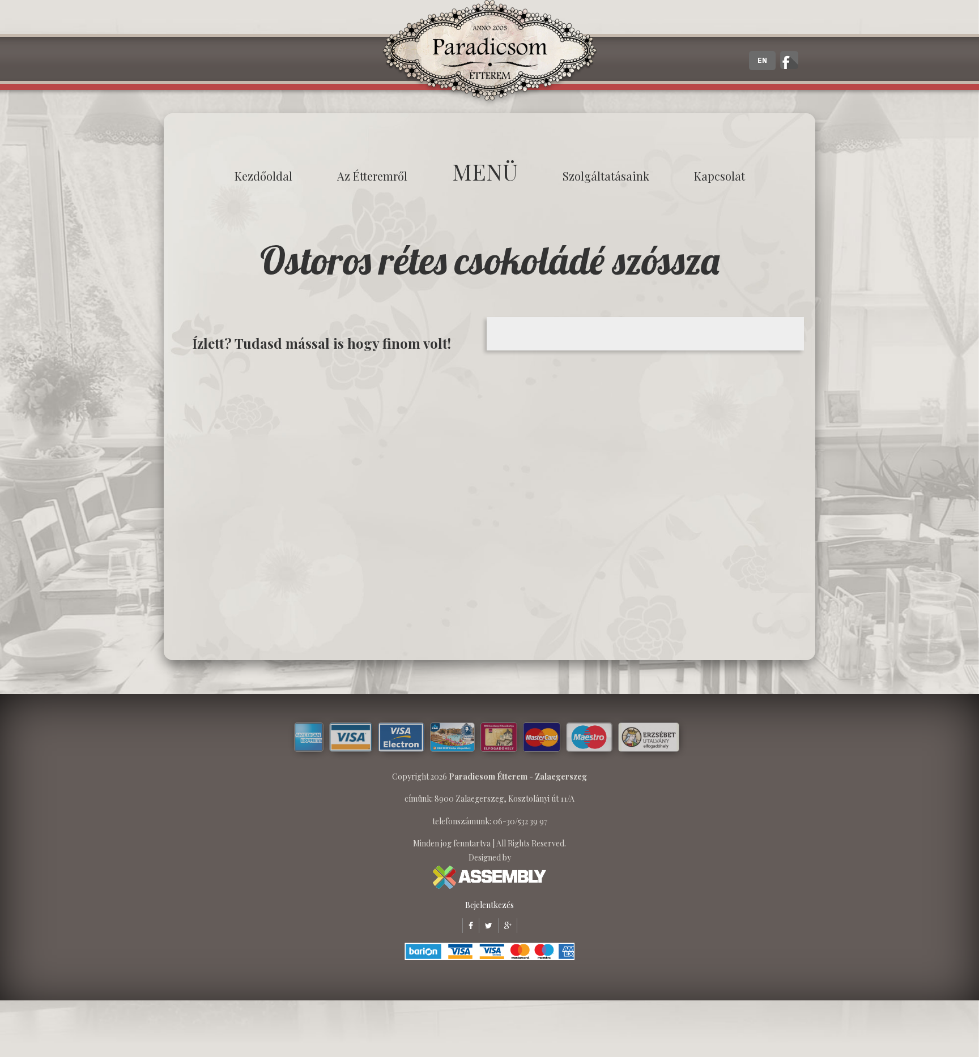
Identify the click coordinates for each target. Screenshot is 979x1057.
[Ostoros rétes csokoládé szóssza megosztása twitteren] (485, 925)
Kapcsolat (719, 175)
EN (762, 60)
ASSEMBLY (489, 877)
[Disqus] (328, 505)
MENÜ (485, 171)
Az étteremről (372, 175)
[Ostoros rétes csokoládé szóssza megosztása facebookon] (467, 925)
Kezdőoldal (263, 175)
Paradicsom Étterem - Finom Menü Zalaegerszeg (489, 54)
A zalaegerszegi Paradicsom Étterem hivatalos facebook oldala (789, 60)
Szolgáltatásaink (606, 175)
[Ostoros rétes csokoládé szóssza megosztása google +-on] (505, 925)
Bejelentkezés (489, 905)
